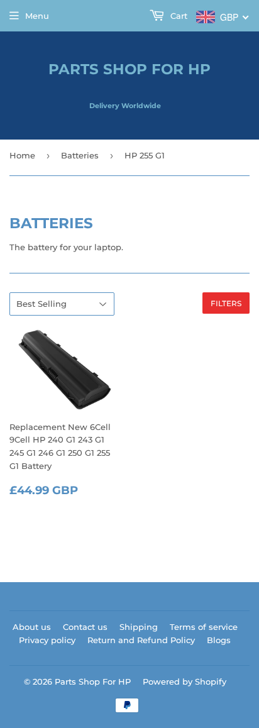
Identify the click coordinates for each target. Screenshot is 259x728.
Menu (37, 16)
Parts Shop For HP (129, 69)
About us (32, 627)
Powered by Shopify (184, 681)
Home (22, 155)
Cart (177, 16)
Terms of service (204, 627)
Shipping (138, 627)
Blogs (219, 640)
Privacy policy (47, 640)
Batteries (80, 155)
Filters (226, 303)
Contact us (85, 627)
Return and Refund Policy (141, 640)
